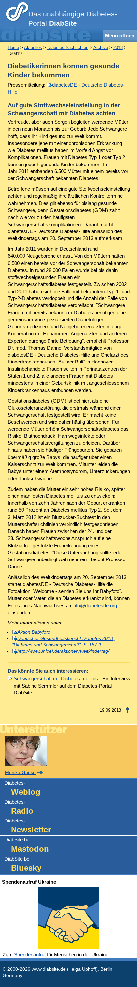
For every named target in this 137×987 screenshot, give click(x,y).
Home (13, 47)
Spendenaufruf (30, 954)
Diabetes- (22, 788)
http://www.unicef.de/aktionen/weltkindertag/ (63, 651)
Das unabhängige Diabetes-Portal (72, 18)
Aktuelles (33, 47)
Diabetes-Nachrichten (67, 47)
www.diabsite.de (49, 969)
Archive (100, 47)
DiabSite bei (26, 845)
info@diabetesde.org (94, 605)
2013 (118, 47)
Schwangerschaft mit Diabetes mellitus (56, 678)
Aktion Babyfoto (33, 632)
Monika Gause (20, 772)
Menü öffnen (119, 35)
